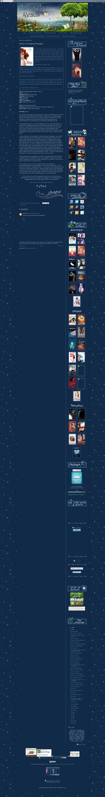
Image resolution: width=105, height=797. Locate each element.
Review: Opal (73, 688)
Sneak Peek (77, 739)
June (72, 714)
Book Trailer (82, 739)
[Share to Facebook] (47, 203)
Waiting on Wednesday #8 (76, 646)
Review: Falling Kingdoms (76, 668)
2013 (70, 627)
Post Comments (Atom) (31, 248)
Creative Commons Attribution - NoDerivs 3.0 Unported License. (59, 764)
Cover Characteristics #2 (75, 677)
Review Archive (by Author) (37, 36)
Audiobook (71, 739)
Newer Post (22, 246)
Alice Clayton (26, 93)
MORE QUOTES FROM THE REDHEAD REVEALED (41, 182)
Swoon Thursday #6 (74, 657)
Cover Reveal (77, 737)
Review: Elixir (73, 692)
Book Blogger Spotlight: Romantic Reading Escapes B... (78, 650)
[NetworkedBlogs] (77, 527)
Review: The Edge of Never (76, 683)
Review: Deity (73, 696)
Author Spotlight (63, 33)
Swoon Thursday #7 (74, 642)
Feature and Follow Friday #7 (76, 670)
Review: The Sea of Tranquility (77, 676)
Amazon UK (32, 102)
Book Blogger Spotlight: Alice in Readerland (77, 680)
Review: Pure (73, 701)
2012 (70, 629)
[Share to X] (45, 203)
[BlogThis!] (44, 203)
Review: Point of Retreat (75, 633)
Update (82, 738)
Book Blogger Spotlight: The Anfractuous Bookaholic (76, 699)
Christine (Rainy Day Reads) (30, 203)
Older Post (60, 246)
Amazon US (25, 102)
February (73, 721)
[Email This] (43, 203)
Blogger (64, 787)
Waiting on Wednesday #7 (76, 659)
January (73, 723)
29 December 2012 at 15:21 (33, 213)
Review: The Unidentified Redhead (77, 644)
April (72, 719)
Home (24, 33)
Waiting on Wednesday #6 (76, 674)
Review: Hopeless (74, 648)
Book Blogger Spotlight (76, 33)
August (72, 710)
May (72, 716)
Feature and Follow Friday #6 (76, 685)
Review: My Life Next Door (76, 653)
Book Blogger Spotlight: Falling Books (77, 635)
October (73, 706)
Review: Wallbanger (74, 663)
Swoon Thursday (80, 733)
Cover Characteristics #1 (75, 694)
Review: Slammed (74, 638)
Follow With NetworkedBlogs (77, 530)
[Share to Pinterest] (48, 203)
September (73, 708)
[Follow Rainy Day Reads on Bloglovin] (77, 569)
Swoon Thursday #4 (74, 686)
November (73, 704)
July (72, 712)
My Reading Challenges (50, 33)
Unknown (25, 213)
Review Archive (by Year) (68, 36)
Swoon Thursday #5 (74, 672)
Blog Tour (81, 734)
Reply (24, 220)
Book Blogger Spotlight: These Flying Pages (77, 665)
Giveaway (72, 736)
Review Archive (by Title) (53, 36)
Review (24, 205)
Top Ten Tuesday (73, 734)
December (73, 631)
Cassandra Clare (72, 93)
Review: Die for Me (74, 661)
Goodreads (33, 101)
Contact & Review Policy (35, 33)
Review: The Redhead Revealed (77, 640)
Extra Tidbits (77, 738)
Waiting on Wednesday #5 (76, 690)
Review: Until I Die (74, 655)
